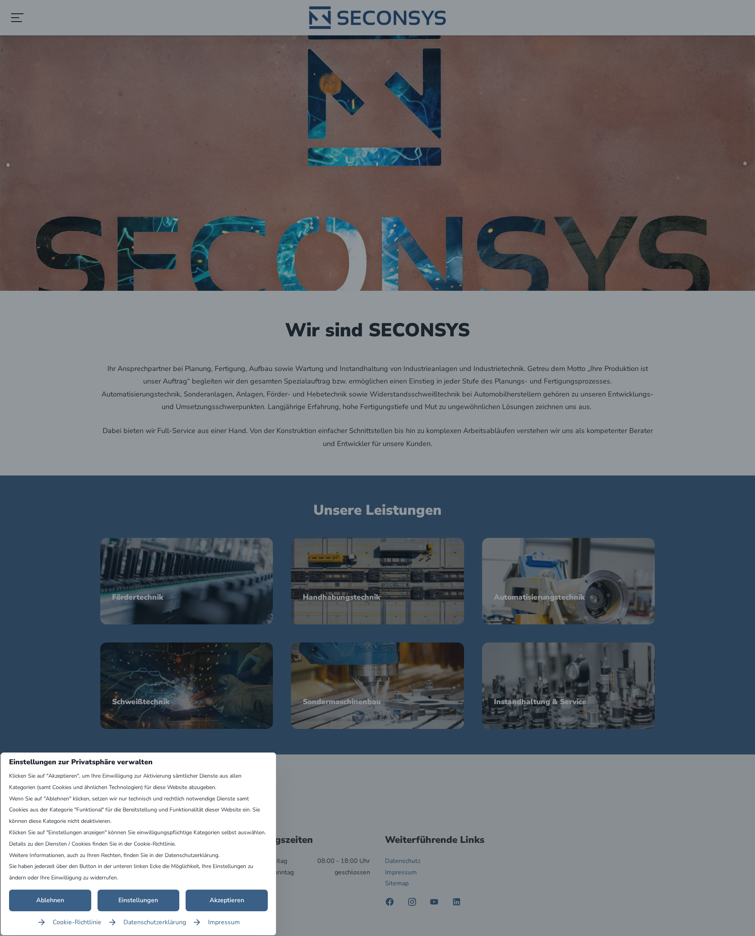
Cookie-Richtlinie (77, 922)
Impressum (224, 922)
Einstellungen (138, 900)
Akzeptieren (227, 900)
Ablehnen (50, 900)
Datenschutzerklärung (154, 922)
